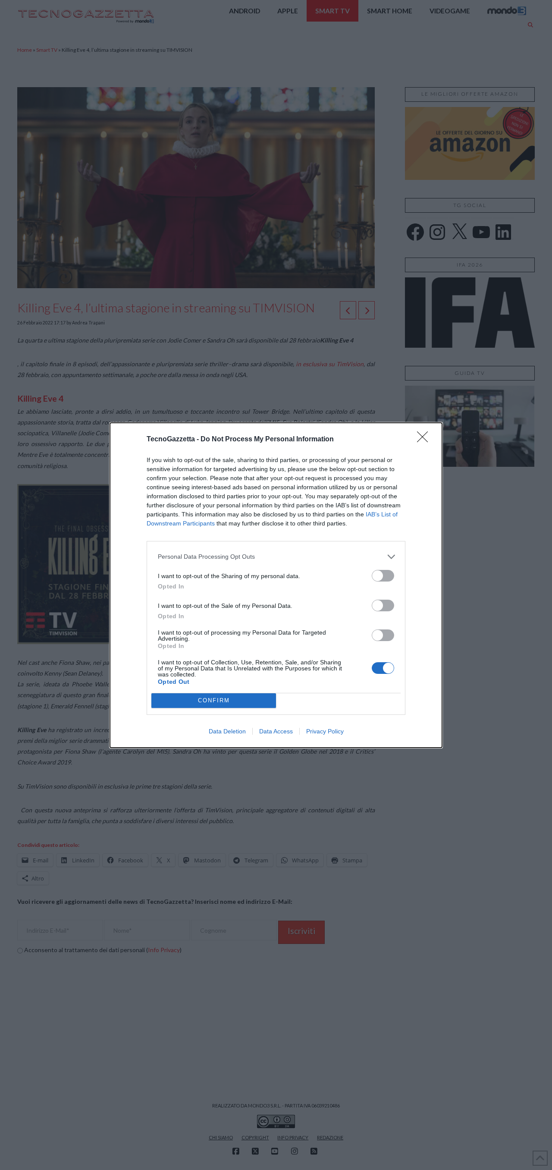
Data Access (276, 731)
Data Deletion (227, 731)
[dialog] (276, 585)
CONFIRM (214, 700)
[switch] (383, 576)
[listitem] (276, 556)
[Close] (425, 439)
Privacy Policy (325, 731)
